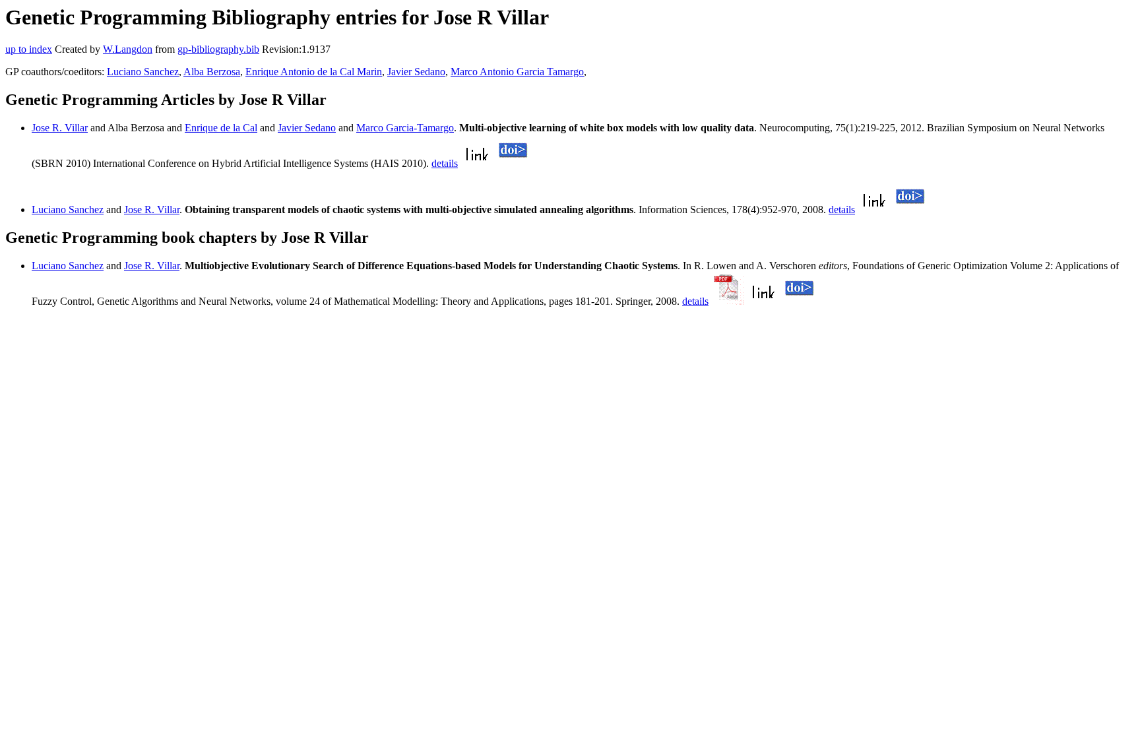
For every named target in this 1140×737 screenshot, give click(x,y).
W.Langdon (127, 49)
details (444, 163)
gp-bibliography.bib (218, 49)
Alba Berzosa (211, 71)
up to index (28, 49)
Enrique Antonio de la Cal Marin (313, 71)
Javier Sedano (416, 71)
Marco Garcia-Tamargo (405, 127)
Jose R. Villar (60, 127)
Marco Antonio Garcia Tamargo (517, 71)
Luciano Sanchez (143, 71)
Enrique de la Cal (221, 127)
